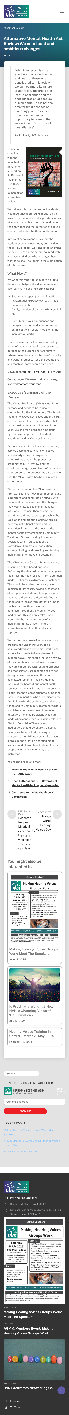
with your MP (53, 309)
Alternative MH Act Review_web (41, 371)
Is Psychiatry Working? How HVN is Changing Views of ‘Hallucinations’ (31, 1010)
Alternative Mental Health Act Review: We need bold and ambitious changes (33, 43)
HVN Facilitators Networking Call (24, 1151)
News (7, 55)
